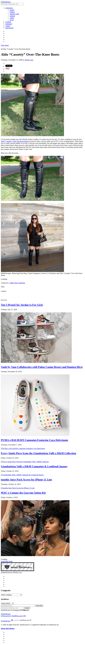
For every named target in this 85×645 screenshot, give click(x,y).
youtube (8, 22)
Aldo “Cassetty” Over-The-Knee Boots (14, 141)
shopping (22, 283)
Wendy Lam (29, 60)
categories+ (9, 8)
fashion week (14, 14)
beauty (12, 10)
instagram (8, 24)
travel (12, 20)
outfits (12, 18)
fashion (12, 12)
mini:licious (9, 28)
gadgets (12, 16)
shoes (16, 283)
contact (7, 26)
